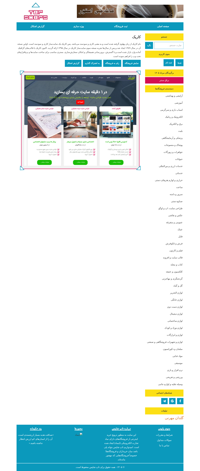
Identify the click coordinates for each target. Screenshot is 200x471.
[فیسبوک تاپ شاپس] (180, 401)
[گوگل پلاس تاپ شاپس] (172, 401)
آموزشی (179, 103)
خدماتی (179, 173)
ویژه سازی (78, 26)
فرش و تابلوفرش (174, 243)
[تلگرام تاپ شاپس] (164, 401)
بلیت (180, 131)
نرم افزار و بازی (175, 370)
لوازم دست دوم (175, 307)
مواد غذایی (177, 356)
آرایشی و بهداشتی (174, 96)
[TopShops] (35, 12)
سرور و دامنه (176, 194)
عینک (180, 229)
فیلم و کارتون (176, 250)
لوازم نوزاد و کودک (174, 328)
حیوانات (179, 159)
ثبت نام (169, 63)
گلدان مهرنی (174, 418)
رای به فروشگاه (112, 63)
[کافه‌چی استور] (121, 11)
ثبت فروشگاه (120, 26)
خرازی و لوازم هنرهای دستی (169, 180)
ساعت (179, 187)
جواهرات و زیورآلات (173, 152)
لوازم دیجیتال (176, 314)
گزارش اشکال (37, 26)
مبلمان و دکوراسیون (173, 349)
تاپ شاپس (94, 467)
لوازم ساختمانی (175, 321)
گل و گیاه (178, 285)
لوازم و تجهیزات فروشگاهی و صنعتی (165, 342)
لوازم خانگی (177, 300)
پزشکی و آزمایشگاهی (172, 138)
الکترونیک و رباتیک (174, 117)
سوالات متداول (164, 440)
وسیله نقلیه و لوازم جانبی (170, 384)
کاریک (136, 37)
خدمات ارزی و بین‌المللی (171, 166)
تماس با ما (164, 445)
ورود (179, 63)
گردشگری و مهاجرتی (172, 278)
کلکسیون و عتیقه (174, 271)
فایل (180, 236)
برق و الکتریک (176, 124)
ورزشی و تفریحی (174, 377)
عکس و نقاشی (175, 215)
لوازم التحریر (176, 292)
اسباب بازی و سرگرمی (171, 110)
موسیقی (178, 363)
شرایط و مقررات (164, 435)
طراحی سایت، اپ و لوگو (171, 208)
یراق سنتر (164, 80)
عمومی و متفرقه (174, 222)
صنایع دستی (177, 201)
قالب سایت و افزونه (173, 257)
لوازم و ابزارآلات (175, 335)
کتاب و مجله (177, 264)
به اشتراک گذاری (92, 63)
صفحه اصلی (163, 26)
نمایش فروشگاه (132, 63)
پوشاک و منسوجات (173, 145)
